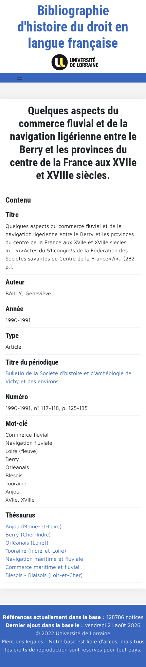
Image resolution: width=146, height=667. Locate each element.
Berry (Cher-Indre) (28, 534)
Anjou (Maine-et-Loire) (33, 526)
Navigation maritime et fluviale (44, 559)
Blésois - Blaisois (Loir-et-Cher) (44, 575)
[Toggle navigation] (19, 78)
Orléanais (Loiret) (27, 542)
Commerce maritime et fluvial (42, 567)
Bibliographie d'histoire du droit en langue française (72, 27)
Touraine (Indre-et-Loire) (35, 551)
